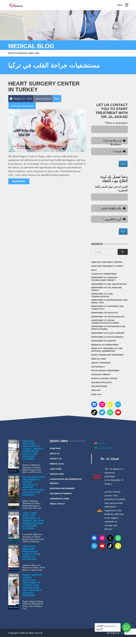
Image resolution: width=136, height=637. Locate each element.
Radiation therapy (100, 375)
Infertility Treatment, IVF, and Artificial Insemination (106, 349)
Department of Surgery (103, 341)
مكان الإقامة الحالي (109, 208)
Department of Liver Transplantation (102, 295)
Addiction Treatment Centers (106, 262)
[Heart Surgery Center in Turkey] (47, 130)
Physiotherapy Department (105, 371)
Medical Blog (57, 464)
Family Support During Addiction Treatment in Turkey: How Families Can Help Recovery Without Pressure (32, 585)
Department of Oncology (104, 313)
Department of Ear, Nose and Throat (106, 289)
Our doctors (57, 474)
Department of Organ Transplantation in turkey (105, 321)
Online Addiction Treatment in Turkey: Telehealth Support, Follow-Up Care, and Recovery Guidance (33, 486)
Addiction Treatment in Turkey (107, 266)
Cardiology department (104, 274)
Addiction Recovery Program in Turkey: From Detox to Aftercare (31, 552)
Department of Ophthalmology (108, 317)
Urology (96, 390)
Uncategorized (99, 386)
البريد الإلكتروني (112, 219)
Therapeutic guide (59, 499)
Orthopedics (98, 367)
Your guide (55, 469)
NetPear (124, 632)
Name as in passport (116, 122)
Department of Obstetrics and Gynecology (107, 307)
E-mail (116, 151)
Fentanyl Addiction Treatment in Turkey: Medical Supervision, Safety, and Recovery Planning (33, 450)
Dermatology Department (105, 345)
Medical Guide (98, 359)
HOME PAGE (55, 448)
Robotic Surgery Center (104, 378)
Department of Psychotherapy (107, 337)
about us (54, 454)
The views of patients (61, 494)
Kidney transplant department (107, 355)
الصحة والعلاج (96, 394)
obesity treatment (101, 363)
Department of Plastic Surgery (108, 333)
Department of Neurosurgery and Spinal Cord (109, 301)
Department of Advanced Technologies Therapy (104, 279)
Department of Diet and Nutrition (109, 284)
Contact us (56, 459)
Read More (18, 181)
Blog (94, 270)
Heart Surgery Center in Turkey (44, 86)
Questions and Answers (62, 488)
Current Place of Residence (112, 142)
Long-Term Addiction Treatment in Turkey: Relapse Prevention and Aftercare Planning (33, 521)
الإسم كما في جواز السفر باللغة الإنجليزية (111, 188)
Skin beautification (101, 382)
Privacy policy (57, 504)
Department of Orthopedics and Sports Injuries (108, 327)
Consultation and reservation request (66, 481)
